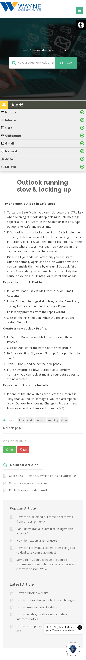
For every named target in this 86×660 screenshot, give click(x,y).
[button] (81, 25)
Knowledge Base (43, 50)
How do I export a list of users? (37, 540)
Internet (11, 120)
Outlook (40, 420)
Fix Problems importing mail (28, 490)
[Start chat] (73, 649)
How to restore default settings (37, 607)
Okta (8, 128)
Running (53, 420)
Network (11, 151)
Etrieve (10, 166)
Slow (64, 420)
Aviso (9, 159)
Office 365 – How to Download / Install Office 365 (43, 476)
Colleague (13, 135)
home (24, 50)
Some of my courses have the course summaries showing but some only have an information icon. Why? (45, 564)
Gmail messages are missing (28, 483)
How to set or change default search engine (46, 600)
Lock (21, 420)
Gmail (9, 143)
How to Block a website (32, 593)
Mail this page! (13, 428)
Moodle (10, 112)
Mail (29, 420)
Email (62, 50)
